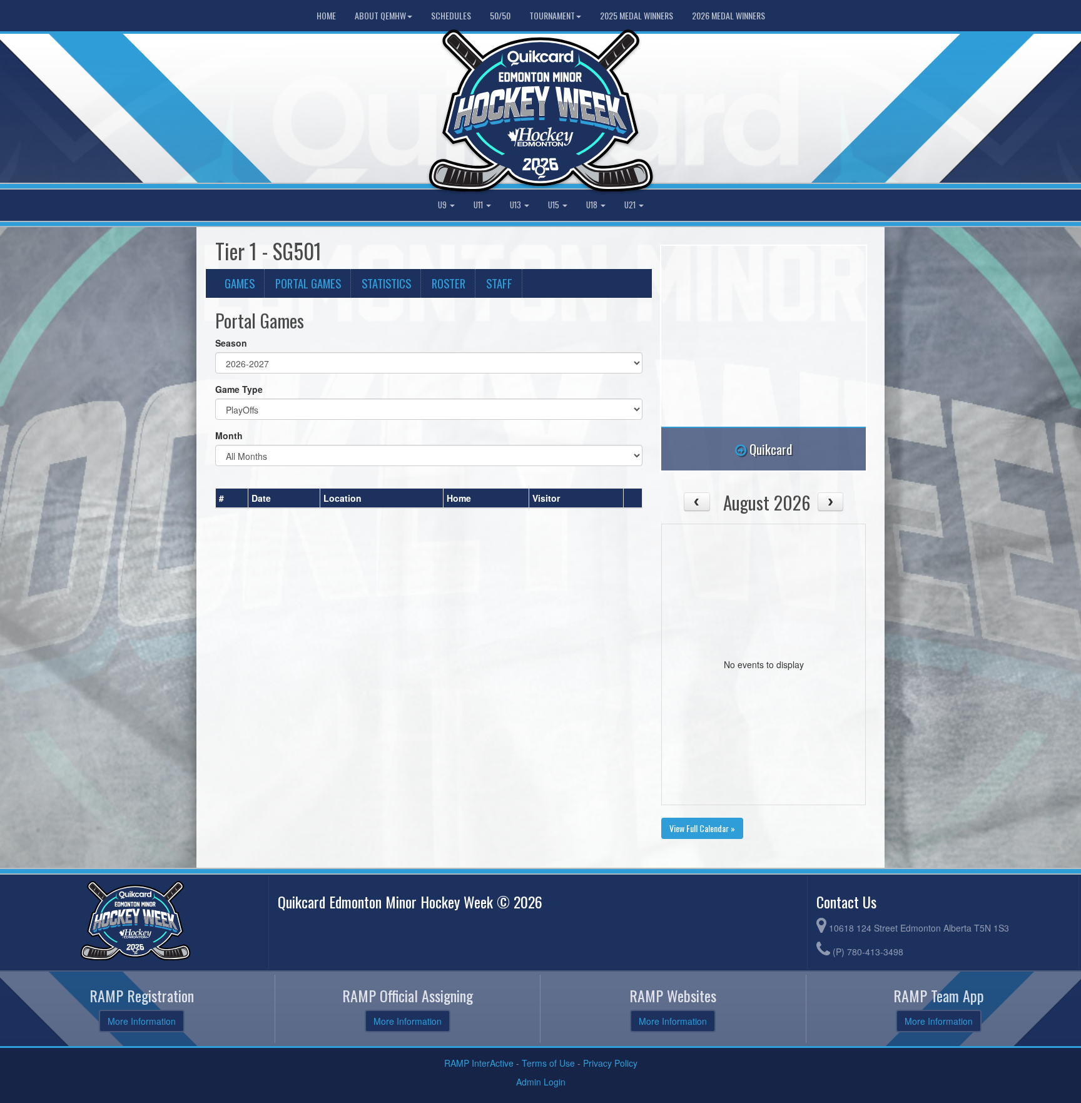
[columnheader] (232, 498)
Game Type (239, 389)
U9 (443, 205)
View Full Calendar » (702, 828)
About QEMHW (380, 15)
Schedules (451, 15)
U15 (554, 205)
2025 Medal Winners (636, 15)
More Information (142, 1021)
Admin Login (541, 1081)
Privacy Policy (610, 1063)
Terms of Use (548, 1063)
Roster (448, 283)
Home (326, 15)
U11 (479, 205)
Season (231, 343)
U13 (516, 205)
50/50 (500, 15)
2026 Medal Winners (728, 15)
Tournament (552, 15)
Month (229, 435)
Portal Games (308, 283)
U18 (592, 205)
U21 (630, 205)
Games (240, 283)
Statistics (386, 283)
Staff (499, 283)
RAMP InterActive (479, 1063)
